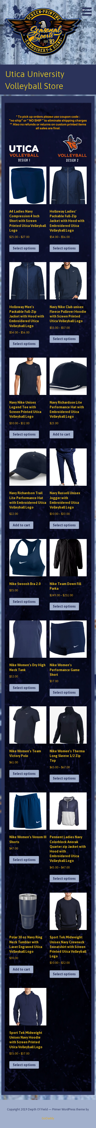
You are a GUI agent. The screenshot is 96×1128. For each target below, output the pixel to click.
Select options (24, 248)
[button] (88, 8)
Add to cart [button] (61, 434)
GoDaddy (48, 1118)
